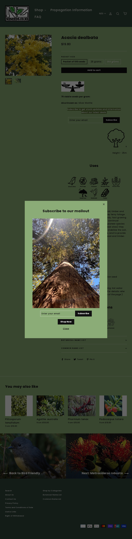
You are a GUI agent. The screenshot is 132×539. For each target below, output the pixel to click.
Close (66, 328)
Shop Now (66, 321)
